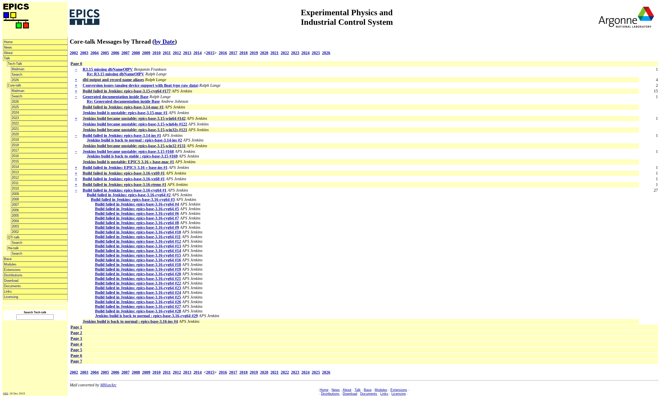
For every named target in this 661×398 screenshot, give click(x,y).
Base (8, 259)
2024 (15, 112)
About (8, 53)
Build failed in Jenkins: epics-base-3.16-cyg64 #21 (138, 278)
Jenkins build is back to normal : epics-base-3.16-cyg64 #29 (146, 316)
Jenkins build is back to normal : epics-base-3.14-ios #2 (134, 140)
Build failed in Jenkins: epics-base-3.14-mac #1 (123, 107)
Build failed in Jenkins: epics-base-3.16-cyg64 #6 (137, 213)
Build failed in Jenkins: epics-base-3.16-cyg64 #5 (137, 209)
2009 (15, 194)
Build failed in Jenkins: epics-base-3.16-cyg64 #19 (138, 269)
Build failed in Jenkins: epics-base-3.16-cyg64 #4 (137, 204)
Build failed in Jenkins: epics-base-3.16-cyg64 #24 (138, 292)
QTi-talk (14, 237)
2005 (15, 215)
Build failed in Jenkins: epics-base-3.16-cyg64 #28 (138, 311)
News (8, 47)
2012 (15, 178)
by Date (164, 41)
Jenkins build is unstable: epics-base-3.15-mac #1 (125, 113)
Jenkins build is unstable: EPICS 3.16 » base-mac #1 (128, 162)
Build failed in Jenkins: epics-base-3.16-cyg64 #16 (138, 260)
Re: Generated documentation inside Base (123, 101)
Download (11, 281)
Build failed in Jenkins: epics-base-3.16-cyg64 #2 (129, 195)
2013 (15, 172)
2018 (15, 145)
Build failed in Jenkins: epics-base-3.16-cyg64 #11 (138, 237)
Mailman (18, 69)
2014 (15, 167)
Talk (7, 58)
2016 (15, 156)
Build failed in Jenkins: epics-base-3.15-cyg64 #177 (127, 91)
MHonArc (108, 385)
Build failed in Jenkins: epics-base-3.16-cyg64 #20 (138, 274)
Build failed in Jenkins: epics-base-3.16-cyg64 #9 (137, 227)
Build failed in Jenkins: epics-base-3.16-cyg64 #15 (138, 255)
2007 (15, 205)
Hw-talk (13, 248)
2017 (15, 150)
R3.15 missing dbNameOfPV (108, 69)
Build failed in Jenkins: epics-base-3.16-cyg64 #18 (138, 264)
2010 (15, 188)
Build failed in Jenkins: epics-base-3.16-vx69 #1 (124, 173)
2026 (15, 80)
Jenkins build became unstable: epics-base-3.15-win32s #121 (135, 130)
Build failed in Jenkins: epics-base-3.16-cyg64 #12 (138, 241)
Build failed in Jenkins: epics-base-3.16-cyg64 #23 (138, 288)
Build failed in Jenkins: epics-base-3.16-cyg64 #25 (138, 297)
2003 (15, 226)
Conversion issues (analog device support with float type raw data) (140, 85)
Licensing (11, 297)
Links (8, 291)
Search (17, 74)
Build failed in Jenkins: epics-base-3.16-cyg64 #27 (138, 306)
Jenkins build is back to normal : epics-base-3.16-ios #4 (130, 321)
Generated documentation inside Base (115, 97)
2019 (15, 140)
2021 (15, 129)
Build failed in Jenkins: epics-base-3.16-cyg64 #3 (133, 199)
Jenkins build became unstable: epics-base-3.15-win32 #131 (134, 146)
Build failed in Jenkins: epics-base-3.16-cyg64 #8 (137, 223)
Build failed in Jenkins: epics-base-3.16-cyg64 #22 (138, 283)
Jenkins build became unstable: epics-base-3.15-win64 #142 (134, 118)
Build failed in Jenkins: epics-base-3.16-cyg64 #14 (138, 250)
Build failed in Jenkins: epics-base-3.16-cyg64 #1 (125, 190)
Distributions (13, 275)
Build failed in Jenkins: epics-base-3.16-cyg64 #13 (138, 246)
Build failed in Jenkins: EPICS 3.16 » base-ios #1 (125, 167)
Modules (10, 264)
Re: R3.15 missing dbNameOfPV (115, 74)
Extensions (12, 270)
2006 (15, 210)
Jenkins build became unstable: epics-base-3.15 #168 (128, 151)
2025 (15, 107)
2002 (15, 232)
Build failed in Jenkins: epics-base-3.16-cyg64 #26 (138, 302)
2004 (15, 221)
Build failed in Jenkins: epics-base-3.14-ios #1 (122, 135)
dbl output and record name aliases (113, 79)
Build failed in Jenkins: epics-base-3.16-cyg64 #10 (138, 232)
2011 (15, 183)
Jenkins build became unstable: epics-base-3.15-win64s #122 (135, 124)
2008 (15, 199)
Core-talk (14, 85)
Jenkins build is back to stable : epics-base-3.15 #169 (132, 156)
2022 (15, 123)
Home (8, 42)
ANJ (5, 393)
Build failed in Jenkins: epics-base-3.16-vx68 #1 (124, 179)
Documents (12, 286)
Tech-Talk (15, 64)
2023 (15, 118)
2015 (15, 161)
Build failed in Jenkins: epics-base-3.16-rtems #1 (124, 184)
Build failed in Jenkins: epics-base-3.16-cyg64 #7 (137, 218)
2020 (15, 134)
